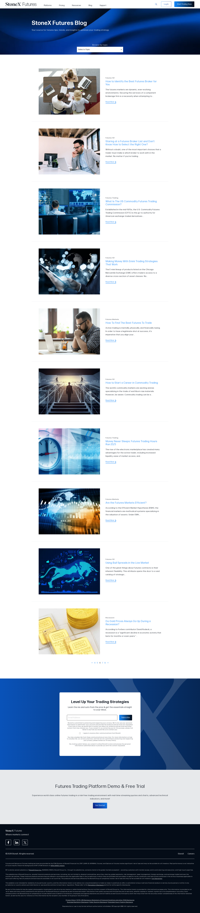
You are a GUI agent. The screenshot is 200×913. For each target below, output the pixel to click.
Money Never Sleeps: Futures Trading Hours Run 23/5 (131, 443)
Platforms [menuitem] (48, 5)
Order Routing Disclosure (98, 902)
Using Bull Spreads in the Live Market (127, 562)
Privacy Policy (71, 900)
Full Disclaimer (157, 878)
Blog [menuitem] (90, 5)
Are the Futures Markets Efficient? (126, 502)
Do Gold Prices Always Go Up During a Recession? (128, 623)
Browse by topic (100, 45)
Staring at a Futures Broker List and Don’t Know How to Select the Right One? (130, 143)
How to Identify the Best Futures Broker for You (131, 83)
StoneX (181, 854)
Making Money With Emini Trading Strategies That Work (132, 263)
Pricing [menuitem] (61, 5)
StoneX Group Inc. (35, 870)
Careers (191, 854)
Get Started (100, 805)
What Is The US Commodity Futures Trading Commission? (131, 203)
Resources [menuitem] (76, 5)
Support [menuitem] (103, 5)
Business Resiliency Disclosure (78, 902)
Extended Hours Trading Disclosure (120, 902)
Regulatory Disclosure (96, 885)
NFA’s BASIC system (58, 865)
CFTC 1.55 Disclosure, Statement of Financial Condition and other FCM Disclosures (105, 900)
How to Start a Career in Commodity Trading (132, 382)
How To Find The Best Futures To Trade (129, 323)
